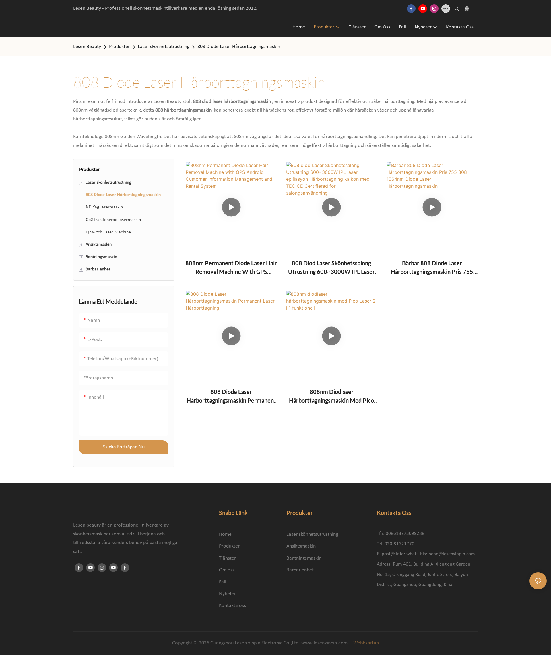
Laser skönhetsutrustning (163, 46)
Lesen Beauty (87, 46)
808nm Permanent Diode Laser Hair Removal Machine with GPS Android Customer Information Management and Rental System (231, 268)
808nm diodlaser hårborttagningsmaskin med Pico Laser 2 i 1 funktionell (331, 396)
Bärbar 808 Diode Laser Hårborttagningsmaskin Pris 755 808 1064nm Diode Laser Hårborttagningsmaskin (432, 268)
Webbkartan (365, 643)
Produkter (119, 46)
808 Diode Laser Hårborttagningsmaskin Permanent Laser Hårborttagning (231, 396)
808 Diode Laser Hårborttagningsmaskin (238, 46)
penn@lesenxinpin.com (451, 554)
